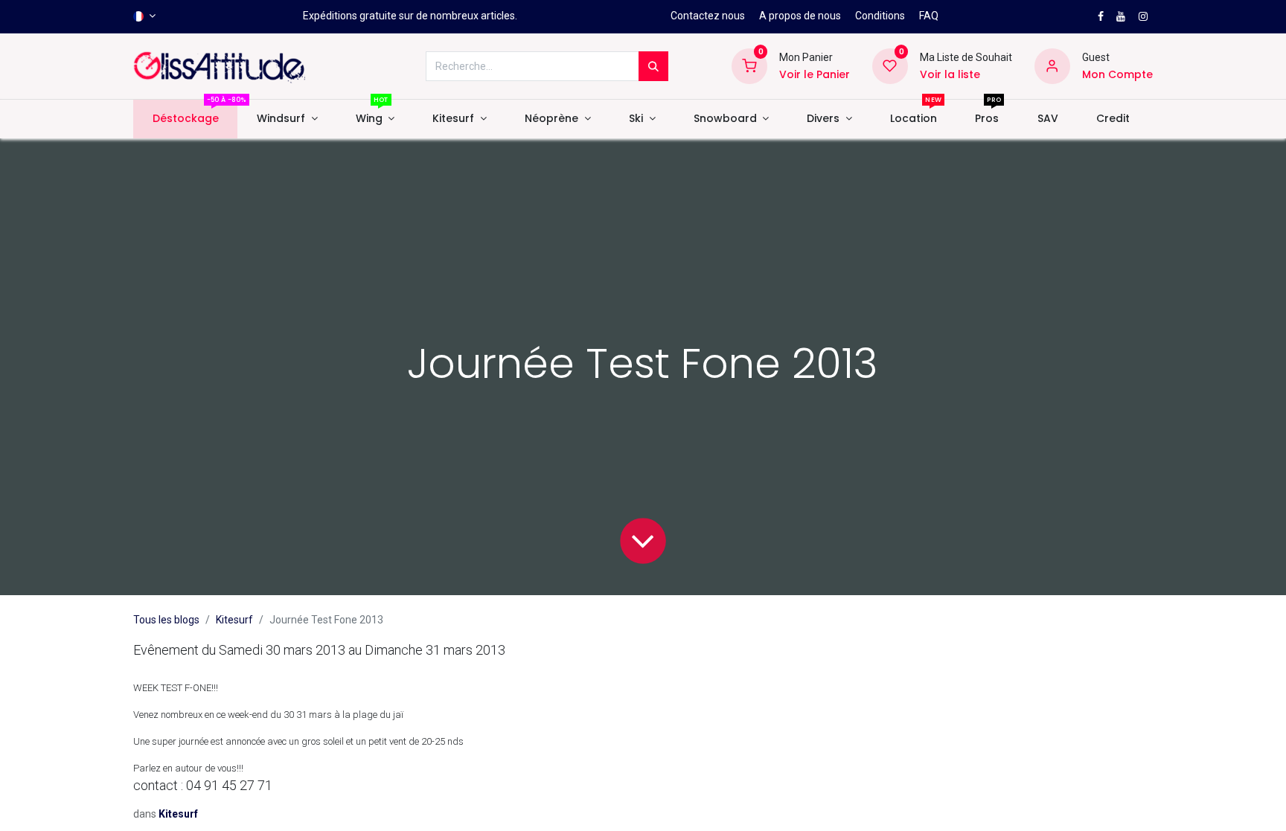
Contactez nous (708, 16)
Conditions (880, 16)
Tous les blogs (166, 620)
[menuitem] (185, 119)
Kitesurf (234, 620)
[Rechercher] (653, 66)
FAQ (928, 16)
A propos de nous (800, 16)
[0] (749, 65)
